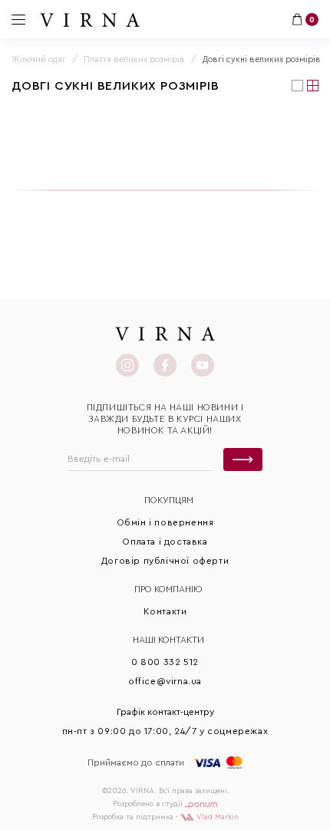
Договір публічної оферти (165, 560)
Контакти (165, 611)
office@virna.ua (165, 681)
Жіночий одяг (39, 59)
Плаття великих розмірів (134, 59)
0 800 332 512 (165, 662)
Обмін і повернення (165, 522)
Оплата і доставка (164, 541)
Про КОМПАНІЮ (168, 589)
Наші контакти (168, 639)
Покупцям (168, 500)
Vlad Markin (216, 817)
